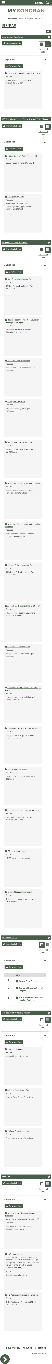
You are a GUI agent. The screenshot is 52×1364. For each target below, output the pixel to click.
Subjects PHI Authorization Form (20, 565)
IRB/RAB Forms (40, 18)
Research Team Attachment (18, 360)
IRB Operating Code (15, 196)
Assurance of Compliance (12, 37)
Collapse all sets (43, 50)
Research (22, 18)
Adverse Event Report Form (18, 1090)
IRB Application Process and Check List (23, 1295)
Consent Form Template (29, 981)
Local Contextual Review (17, 769)
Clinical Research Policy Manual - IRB (22, 156)
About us (27, 1347)
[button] (12, 43)
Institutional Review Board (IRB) (15, 242)
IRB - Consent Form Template (19, 442)
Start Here (6, 1177)
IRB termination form (16, 851)
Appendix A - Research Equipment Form (23, 606)
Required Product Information (19, 892)
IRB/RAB (30, 18)
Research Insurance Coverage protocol (23, 810)
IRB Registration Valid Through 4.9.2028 (23, 73)
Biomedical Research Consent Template (23, 483)
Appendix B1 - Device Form (18, 646)
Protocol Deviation (15, 1049)
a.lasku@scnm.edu (13, 1267)
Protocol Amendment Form (18, 1131)
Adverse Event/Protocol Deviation (16, 1013)
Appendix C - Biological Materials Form (23, 728)
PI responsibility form (16, 401)
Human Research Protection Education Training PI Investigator (22, 321)
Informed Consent (9, 937)
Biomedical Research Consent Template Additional (31, 998)
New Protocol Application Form (20, 279)
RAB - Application (14, 1254)
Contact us (40, 1347)
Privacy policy (13, 1347)
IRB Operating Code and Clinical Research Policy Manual (25, 119)
